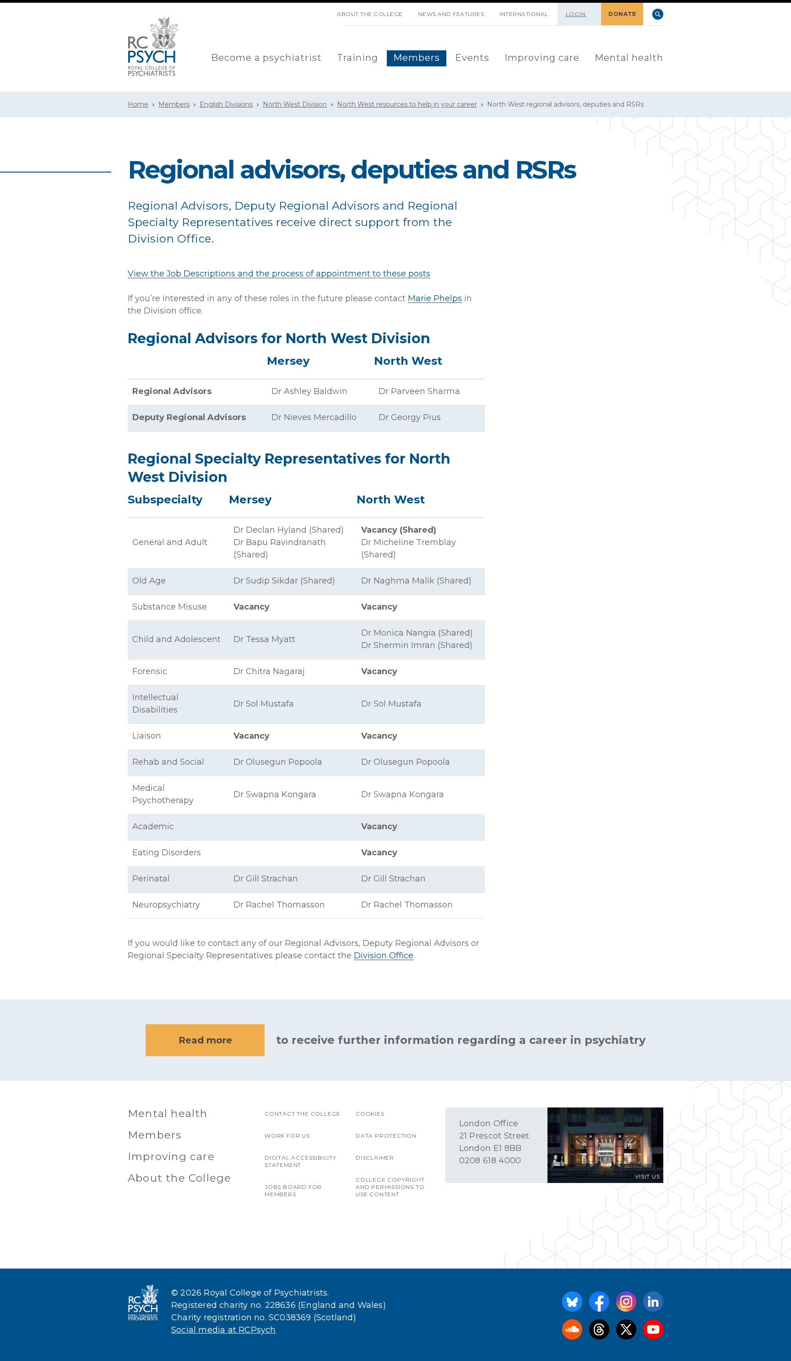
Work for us (287, 1135)
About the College (370, 14)
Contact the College (303, 1113)
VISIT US (647, 1176)
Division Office (383, 956)
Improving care (542, 57)
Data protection (386, 1135)
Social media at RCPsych (223, 1330)
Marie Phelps (435, 298)
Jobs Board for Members (293, 1190)
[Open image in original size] (153, 46)
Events (472, 57)
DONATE (622, 14)
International (523, 14)
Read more (205, 1040)
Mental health (629, 57)
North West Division (295, 104)
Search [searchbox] (657, 14)
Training (357, 57)
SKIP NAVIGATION (321, 10)
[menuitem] (266, 58)
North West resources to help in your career (407, 104)
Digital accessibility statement (300, 1161)
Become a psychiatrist (266, 57)
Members (416, 57)
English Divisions (226, 104)
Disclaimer (375, 1157)
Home (138, 104)
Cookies (370, 1113)
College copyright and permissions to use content (390, 1187)
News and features (451, 14)
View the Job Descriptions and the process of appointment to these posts (279, 274)
